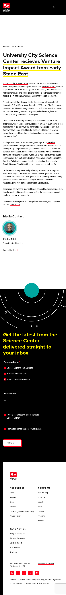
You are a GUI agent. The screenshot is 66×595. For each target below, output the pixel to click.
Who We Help (43, 492)
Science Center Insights (17, 373)
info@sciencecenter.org (46, 563)
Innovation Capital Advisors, (33, 151)
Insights (13, 497)
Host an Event (15, 547)
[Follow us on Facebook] (18, 573)
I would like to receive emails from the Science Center (23, 416)
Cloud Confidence (24, 164)
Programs (41, 515)
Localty (54, 161)
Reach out (13, 552)
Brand (12, 501)
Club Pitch (51, 142)
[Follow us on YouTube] (37, 573)
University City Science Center (15, 83)
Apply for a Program (17, 533)
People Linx (8, 164)
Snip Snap (46, 161)
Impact (40, 501)
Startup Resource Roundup (18, 379)
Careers (41, 511)
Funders (41, 520)
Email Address (10, 393)
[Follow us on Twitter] (12, 573)
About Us (41, 497)
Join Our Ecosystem (17, 538)
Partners (13, 506)
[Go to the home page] (6, 7)
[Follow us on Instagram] (30, 573)
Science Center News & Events (20, 367)
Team (40, 506)
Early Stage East (48, 86)
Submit (12, 442)
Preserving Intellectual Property (22, 511)
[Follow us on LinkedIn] (24, 573)
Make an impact (16, 542)
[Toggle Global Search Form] (54, 7)
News (12, 492)
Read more (15, 204)
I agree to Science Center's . (24, 428)
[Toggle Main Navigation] (61, 7)
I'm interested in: (11, 362)
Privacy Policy (35, 428)
